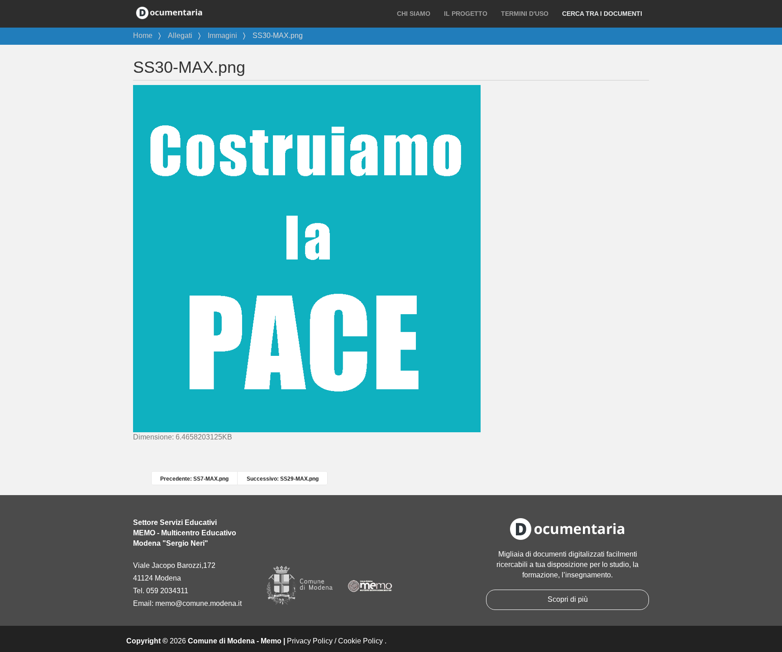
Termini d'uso (524, 13)
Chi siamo (413, 13)
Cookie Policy (360, 641)
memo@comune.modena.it (198, 603)
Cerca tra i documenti (602, 13)
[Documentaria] (169, 12)
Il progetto (465, 13)
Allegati (180, 35)
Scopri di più (568, 599)
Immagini (222, 35)
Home (143, 35)
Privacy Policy (310, 641)
